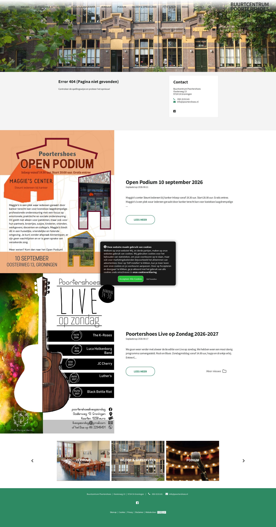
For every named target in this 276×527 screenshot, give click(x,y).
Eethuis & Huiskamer (83, 6)
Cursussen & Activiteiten (50, 6)
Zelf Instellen (151, 279)
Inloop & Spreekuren (144, 6)
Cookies (122, 512)
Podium (121, 6)
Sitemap (113, 512)
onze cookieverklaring (145, 272)
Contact (199, 6)
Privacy (130, 512)
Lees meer (140, 219)
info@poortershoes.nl (188, 101)
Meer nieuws (213, 371)
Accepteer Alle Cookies (130, 278)
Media (185, 6)
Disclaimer (139, 512)
